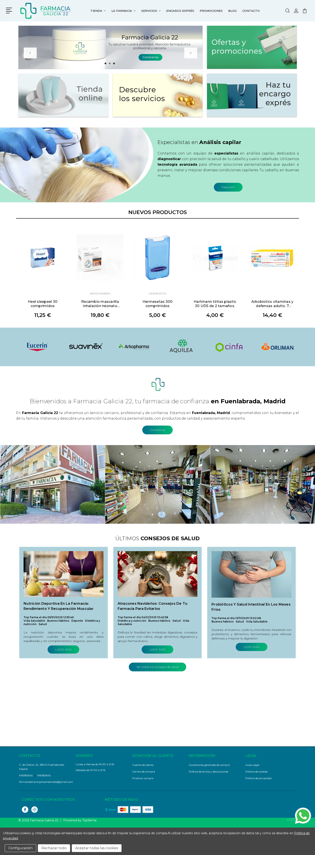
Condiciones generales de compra (209, 764)
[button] (10, 10)
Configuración (20, 848)
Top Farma (31, 617)
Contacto (251, 10)
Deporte (77, 620)
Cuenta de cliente (142, 764)
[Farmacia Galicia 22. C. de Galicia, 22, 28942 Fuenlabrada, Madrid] (45, 10)
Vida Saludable (34, 620)
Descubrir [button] (228, 187)
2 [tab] (109, 63)
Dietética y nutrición (132, 620)
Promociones (211, 10)
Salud (43, 624)
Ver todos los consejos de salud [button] (157, 667)
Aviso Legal (252, 764)
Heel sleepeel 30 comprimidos (42, 304)
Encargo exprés (180, 10)
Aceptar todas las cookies (96, 848)
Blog (232, 10)
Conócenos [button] (157, 430)
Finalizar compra (142, 778)
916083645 (44, 775)
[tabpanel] (110, 47)
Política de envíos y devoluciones (208, 771)
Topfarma (89, 820)
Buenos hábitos (58, 620)
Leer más (63, 649)
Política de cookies (256, 771)
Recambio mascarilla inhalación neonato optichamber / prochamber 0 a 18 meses (100, 304)
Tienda (96, 10)
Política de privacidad (258, 778)
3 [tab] (114, 63)
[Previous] (30, 53)
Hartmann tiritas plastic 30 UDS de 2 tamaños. (215, 304)
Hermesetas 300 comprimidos (157, 304)
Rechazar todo (54, 848)
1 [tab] (105, 63)
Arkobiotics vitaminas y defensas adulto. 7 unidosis (272, 304)
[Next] (190, 53)
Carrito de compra (143, 771)
